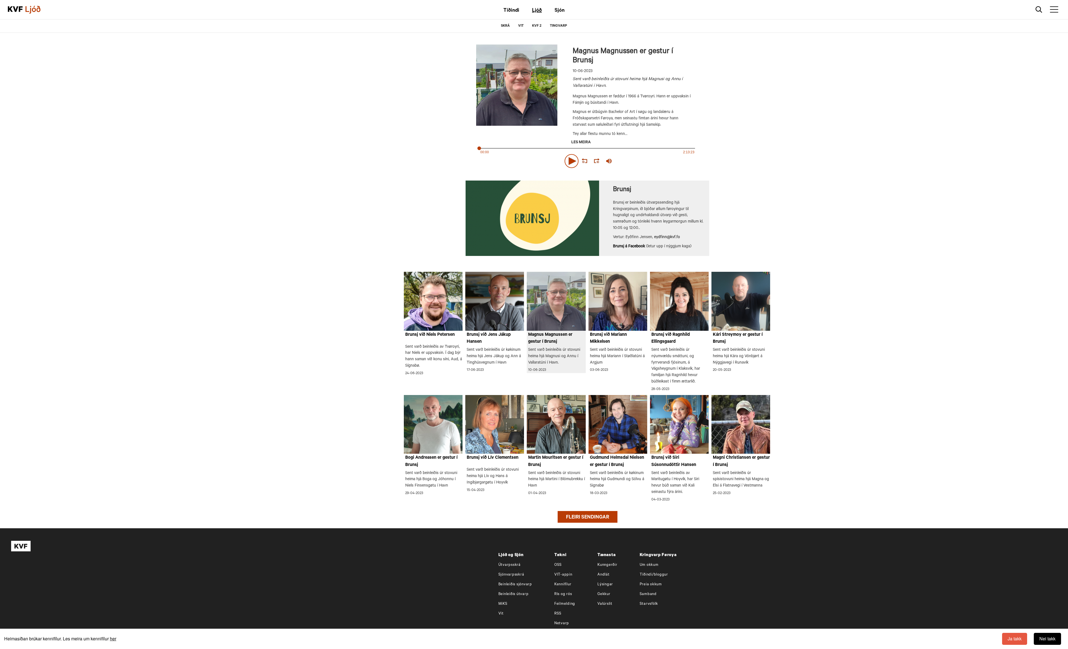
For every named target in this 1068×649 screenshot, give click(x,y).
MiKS (503, 604)
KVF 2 (537, 26)
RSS (558, 614)
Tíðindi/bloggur (654, 575)
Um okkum (649, 565)
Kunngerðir (607, 565)
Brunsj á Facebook (629, 247)
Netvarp (561, 623)
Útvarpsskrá (509, 565)
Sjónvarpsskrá (511, 575)
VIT (521, 26)
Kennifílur (563, 585)
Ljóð (537, 11)
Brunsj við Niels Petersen (430, 334)
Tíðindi (511, 11)
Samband (648, 594)
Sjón (560, 11)
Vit (501, 614)
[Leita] (1039, 10)
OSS (558, 565)
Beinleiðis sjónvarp (515, 585)
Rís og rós (563, 594)
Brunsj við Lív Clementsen (492, 457)
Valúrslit (604, 604)
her (113, 638)
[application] (587, 160)
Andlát (603, 575)
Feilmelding (564, 604)
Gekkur (603, 594)
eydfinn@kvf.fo (667, 237)
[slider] (634, 161)
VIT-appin (563, 575)
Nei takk (1047, 638)
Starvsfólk (649, 604)
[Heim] (15, 10)
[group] (609, 161)
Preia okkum (651, 585)
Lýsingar (605, 585)
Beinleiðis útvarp (513, 594)
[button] (571, 161)
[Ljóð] (37, 10)
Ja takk (1015, 638)
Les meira (581, 142)
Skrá (505, 26)
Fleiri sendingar (587, 517)
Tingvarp (558, 26)
